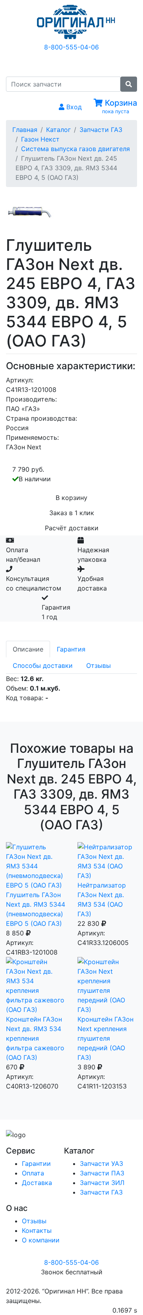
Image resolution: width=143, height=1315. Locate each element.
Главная (24, 130)
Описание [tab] (28, 649)
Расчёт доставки (72, 528)
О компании (41, 1240)
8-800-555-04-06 (71, 47)
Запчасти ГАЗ (100, 130)
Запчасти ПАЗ (102, 1173)
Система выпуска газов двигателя (75, 149)
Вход (73, 107)
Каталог (58, 130)
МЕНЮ (78, 63)
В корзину (71, 498)
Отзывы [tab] (98, 665)
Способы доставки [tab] (43, 665)
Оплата (33, 1173)
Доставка (37, 1183)
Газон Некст (40, 139)
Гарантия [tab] (71, 649)
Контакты (37, 1230)
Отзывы (34, 1221)
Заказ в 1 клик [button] (71, 513)
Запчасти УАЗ (101, 1163)
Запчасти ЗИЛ (102, 1183)
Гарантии (36, 1163)
